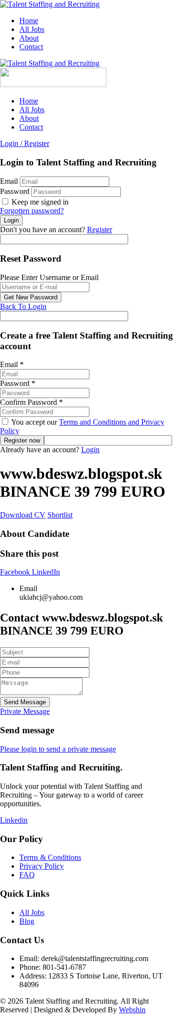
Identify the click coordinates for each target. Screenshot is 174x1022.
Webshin (132, 1010)
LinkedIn (46, 572)
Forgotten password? (32, 211)
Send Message (25, 702)
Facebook (16, 572)
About (29, 38)
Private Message (25, 711)
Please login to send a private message (58, 749)
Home (28, 20)
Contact (31, 47)
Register (99, 229)
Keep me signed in (39, 202)
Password (14, 191)
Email (9, 181)
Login (90, 449)
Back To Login (23, 306)
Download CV (22, 515)
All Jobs (31, 29)
